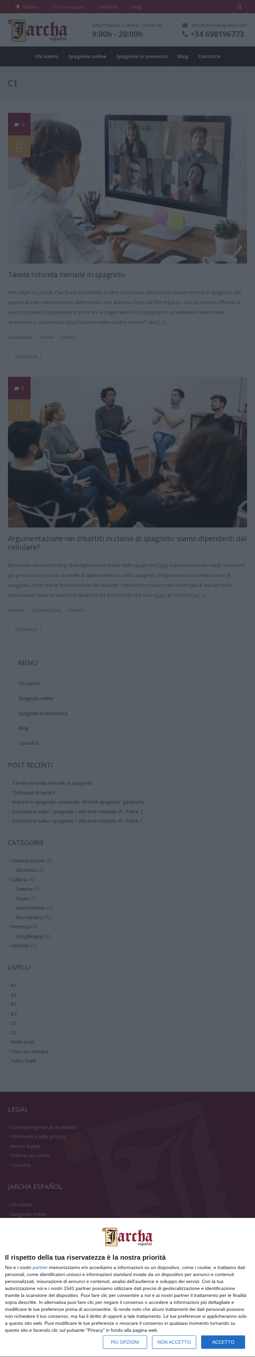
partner (40, 1267)
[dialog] (127, 1287)
